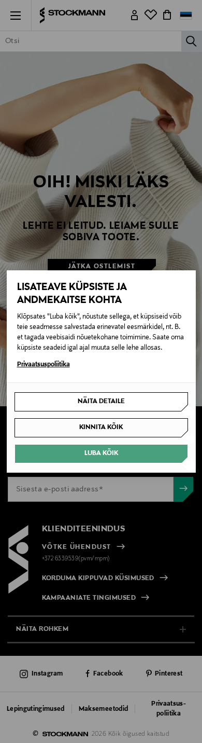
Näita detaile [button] (101, 401)
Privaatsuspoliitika (43, 364)
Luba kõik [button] (101, 453)
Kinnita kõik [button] (101, 427)
